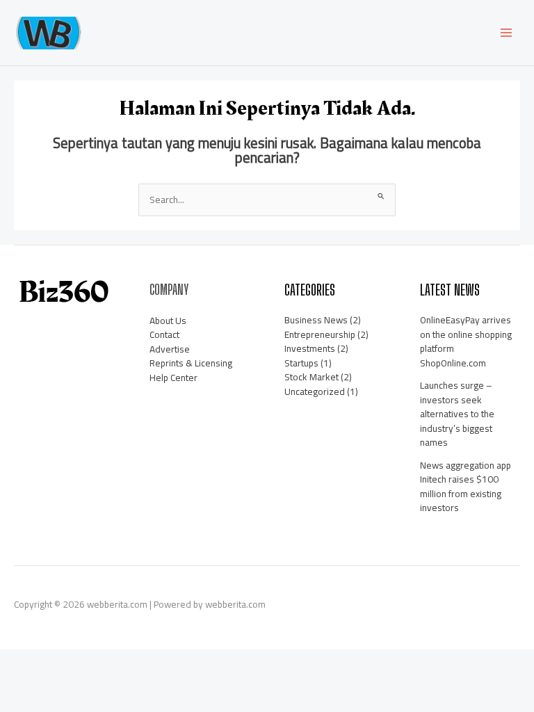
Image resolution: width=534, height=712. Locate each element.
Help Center (173, 378)
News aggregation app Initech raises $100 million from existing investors (465, 486)
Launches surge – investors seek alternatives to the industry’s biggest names (457, 413)
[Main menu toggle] (506, 33)
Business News (316, 320)
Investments (309, 348)
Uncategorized (314, 391)
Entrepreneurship (319, 334)
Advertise (169, 349)
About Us (167, 321)
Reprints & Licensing (190, 363)
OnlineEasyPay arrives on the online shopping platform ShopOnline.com (466, 341)
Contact (164, 334)
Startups (301, 363)
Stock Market (311, 377)
